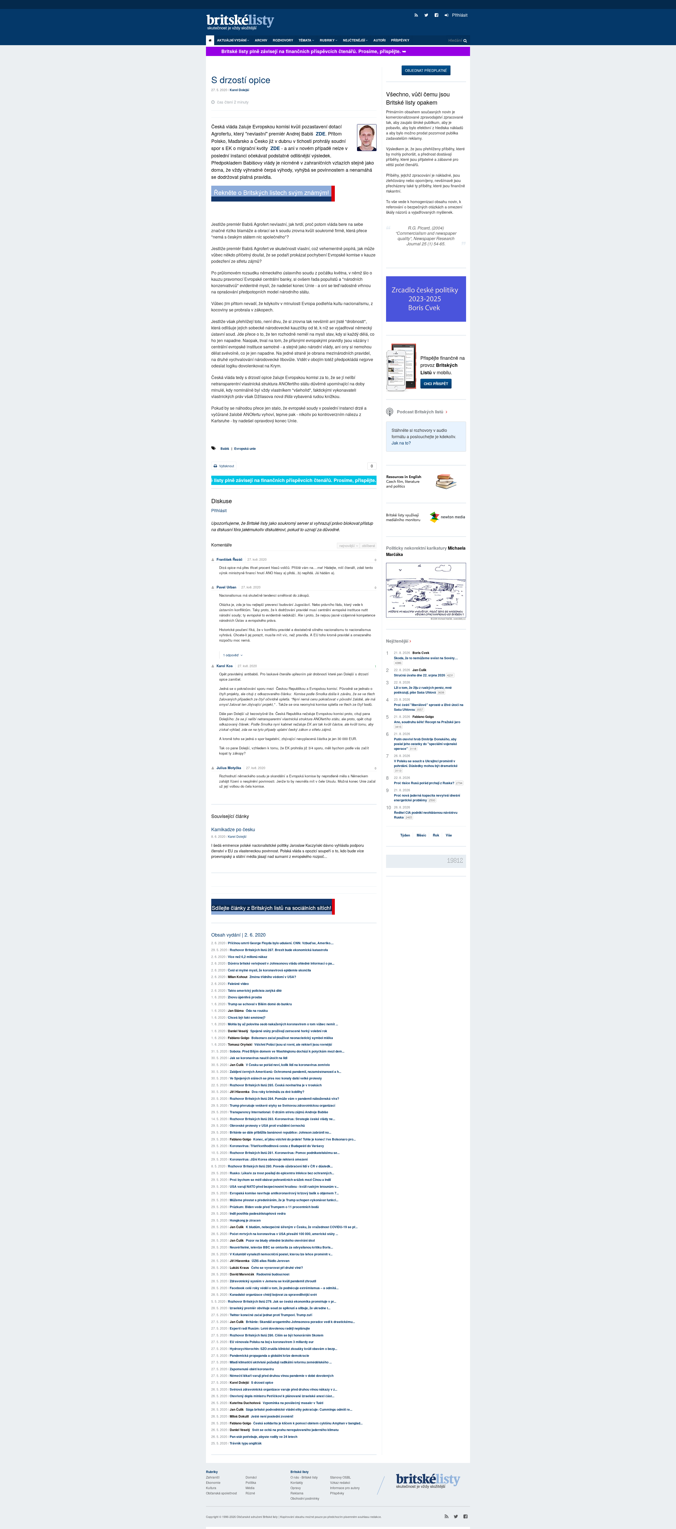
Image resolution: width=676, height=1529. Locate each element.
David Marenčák (242, 1274)
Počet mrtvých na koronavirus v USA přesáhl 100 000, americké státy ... (284, 1233)
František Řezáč (229, 559)
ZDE (320, 133)
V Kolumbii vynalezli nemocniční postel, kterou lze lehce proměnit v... (281, 1254)
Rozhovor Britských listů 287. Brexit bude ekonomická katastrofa (279, 949)
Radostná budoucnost (272, 1274)
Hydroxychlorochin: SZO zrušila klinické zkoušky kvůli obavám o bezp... (283, 1348)
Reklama (296, 1493)
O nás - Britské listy (304, 1477)
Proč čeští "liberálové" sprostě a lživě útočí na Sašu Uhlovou (428, 707)
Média (250, 1487)
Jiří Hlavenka (240, 1091)
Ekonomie (213, 1482)
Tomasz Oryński (240, 1044)
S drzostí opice (262, 1382)
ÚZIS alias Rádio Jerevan (270, 1260)
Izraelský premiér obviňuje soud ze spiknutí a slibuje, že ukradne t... (280, 1308)
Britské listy (243, 22)
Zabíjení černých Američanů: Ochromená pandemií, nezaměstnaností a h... (285, 1071)
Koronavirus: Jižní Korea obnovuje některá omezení (269, 1159)
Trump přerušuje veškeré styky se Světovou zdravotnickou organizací (282, 1105)
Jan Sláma (236, 1010)
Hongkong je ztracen (245, 1220)
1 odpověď (231, 655)
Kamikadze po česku (233, 829)
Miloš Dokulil (239, 1416)
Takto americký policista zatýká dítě (255, 990)
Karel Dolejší (239, 89)
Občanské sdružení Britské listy (257, 1516)
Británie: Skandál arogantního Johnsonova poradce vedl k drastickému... (300, 1321)
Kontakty (296, 1482)
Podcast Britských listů (420, 412)
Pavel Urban (226, 587)
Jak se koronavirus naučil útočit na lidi (258, 1057)
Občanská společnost (221, 1493)
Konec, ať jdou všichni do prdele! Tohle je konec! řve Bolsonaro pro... (304, 1139)
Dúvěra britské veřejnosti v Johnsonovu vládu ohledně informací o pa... (281, 963)
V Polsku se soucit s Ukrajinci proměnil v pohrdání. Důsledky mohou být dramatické (426, 766)
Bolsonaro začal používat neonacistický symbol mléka (292, 1037)
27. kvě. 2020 (257, 559)
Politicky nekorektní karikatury (426, 551)
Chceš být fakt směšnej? (246, 1017)
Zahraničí (212, 1477)
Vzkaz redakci (340, 1482)
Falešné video (238, 983)
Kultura (211, 1487)
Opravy (295, 1487)
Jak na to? (401, 443)
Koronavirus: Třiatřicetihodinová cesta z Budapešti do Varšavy (277, 1145)
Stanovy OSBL (340, 1477)
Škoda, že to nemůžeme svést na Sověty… (426, 660)
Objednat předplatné (426, 70)
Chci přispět (436, 383)
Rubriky (327, 40)
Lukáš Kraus (239, 1267)
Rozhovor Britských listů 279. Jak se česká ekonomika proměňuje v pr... (282, 1301)
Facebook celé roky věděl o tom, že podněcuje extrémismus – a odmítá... (284, 1287)
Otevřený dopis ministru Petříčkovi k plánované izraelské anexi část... (282, 1396)
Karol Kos (225, 665)
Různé (250, 1493)
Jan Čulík (237, 1064)
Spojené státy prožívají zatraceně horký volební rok (288, 1030)
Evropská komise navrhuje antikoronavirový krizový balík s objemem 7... (284, 1193)
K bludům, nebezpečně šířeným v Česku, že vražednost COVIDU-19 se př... (302, 1226)
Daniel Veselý (238, 1030)
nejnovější (347, 545)
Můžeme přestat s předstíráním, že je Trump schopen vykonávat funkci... (284, 1200)
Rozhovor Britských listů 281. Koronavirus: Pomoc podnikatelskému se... (285, 1152)
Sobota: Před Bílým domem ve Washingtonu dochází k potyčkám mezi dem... (287, 1051)
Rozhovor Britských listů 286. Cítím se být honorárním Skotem (276, 1335)
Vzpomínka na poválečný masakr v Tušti (293, 1402)
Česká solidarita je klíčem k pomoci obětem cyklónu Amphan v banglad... (308, 1423)
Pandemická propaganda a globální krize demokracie (269, 1355)
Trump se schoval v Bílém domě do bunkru (260, 1004)
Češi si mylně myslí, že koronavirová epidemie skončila (269, 970)
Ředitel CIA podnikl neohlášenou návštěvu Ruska (425, 815)
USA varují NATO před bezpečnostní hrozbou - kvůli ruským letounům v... (284, 1186)
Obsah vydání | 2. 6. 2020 (238, 934)
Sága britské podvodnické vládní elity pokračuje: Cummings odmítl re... (299, 1409)
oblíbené (368, 545)
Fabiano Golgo (238, 1037)
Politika (251, 1482)
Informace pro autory (345, 1487)
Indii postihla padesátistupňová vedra (258, 1213)
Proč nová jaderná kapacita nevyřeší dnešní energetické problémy (427, 797)
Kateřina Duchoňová (245, 1402)
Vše (449, 835)
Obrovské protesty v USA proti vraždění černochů (267, 1125)
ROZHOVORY (283, 40)
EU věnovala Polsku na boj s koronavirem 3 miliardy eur (272, 1341)
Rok (436, 835)
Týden (405, 835)
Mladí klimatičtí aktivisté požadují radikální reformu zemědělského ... (281, 1362)
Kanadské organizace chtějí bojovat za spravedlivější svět (273, 1294)
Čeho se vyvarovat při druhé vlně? (277, 1267)
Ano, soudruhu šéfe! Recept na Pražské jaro (427, 724)
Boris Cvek (420, 652)
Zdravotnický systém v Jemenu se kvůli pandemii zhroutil (273, 1281)
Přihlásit (459, 15)
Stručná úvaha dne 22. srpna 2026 (423, 675)
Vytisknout (226, 466)
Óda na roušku (257, 1010)
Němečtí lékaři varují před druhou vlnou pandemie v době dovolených (282, 1375)
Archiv (261, 40)
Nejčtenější (397, 641)
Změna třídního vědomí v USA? (273, 976)
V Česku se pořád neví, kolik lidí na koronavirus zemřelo (288, 1064)
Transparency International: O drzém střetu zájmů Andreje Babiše (279, 1112)
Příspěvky (400, 40)
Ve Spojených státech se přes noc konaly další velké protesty (276, 1078)
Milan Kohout (237, 976)
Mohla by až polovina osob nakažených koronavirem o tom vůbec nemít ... (283, 1024)
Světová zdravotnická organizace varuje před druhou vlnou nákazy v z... (283, 1389)
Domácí (251, 1477)
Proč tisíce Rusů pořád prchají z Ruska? (428, 782)
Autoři (379, 40)
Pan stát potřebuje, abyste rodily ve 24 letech (263, 1436)
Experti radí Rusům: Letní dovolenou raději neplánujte (270, 1328)
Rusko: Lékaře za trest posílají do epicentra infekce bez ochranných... (282, 1173)
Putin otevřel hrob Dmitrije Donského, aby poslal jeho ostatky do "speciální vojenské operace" (425, 744)
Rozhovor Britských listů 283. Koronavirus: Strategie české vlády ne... (282, 1118)
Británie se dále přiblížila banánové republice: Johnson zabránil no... (280, 1132)
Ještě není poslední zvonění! (272, 1416)
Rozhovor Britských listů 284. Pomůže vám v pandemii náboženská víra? (284, 1098)
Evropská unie (245, 448)
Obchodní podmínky (304, 1498)
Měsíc (421, 835)
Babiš (224, 448)
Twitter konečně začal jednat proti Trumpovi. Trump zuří (271, 1314)
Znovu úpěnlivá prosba (245, 997)
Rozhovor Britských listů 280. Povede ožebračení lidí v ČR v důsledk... (280, 1166)
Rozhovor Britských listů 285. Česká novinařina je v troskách (276, 1085)
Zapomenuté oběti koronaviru (252, 1369)
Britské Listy (428, 1481)
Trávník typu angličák (246, 1443)
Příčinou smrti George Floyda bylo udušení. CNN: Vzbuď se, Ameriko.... (281, 943)
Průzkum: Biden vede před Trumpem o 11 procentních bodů (274, 1206)
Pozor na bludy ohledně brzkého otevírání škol (280, 1240)
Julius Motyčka (229, 767)
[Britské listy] (273, 194)
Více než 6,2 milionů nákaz (247, 956)
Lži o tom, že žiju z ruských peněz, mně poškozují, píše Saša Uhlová (423, 690)
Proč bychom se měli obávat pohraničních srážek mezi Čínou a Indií (280, 1179)
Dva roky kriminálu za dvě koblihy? (278, 1091)
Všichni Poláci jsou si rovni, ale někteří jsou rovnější (293, 1044)
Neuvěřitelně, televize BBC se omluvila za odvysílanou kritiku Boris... (281, 1247)
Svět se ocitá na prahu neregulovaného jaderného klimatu (295, 1429)
